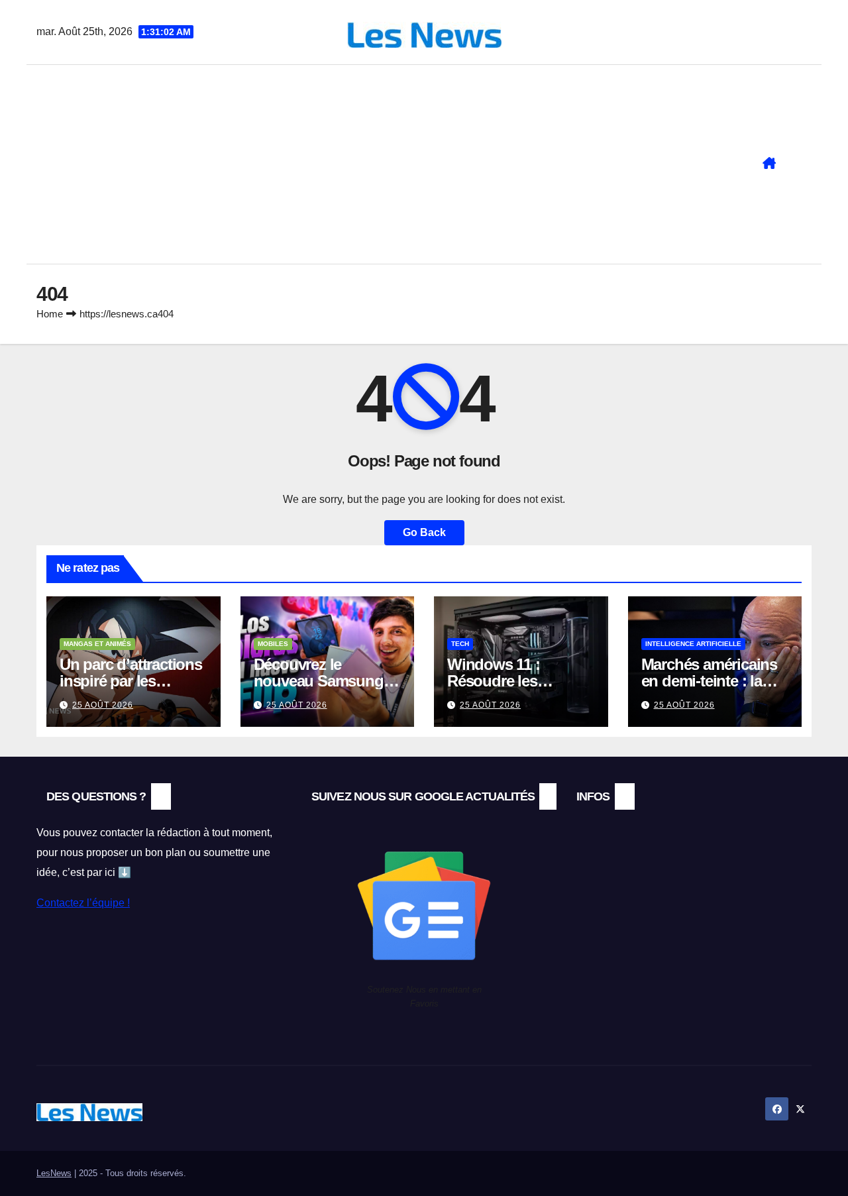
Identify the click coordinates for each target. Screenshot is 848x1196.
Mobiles (273, 643)
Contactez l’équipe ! (83, 902)
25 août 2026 (102, 705)
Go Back (424, 532)
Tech (460, 643)
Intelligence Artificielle (693, 643)
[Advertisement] (392, 164)
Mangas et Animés (97, 643)
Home (49, 313)
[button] (807, 164)
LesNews (54, 1173)
